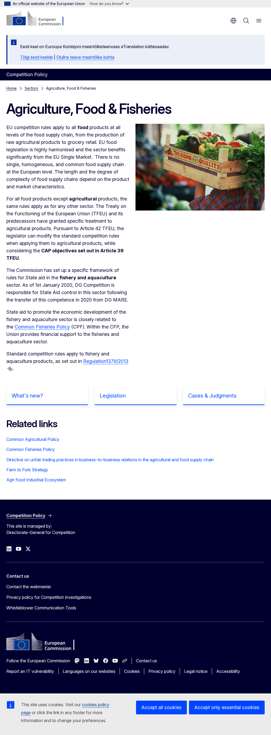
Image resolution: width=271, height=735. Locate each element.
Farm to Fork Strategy (27, 469)
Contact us (146, 660)
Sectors (31, 88)
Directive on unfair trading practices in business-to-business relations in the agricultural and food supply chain (110, 459)
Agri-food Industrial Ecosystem (36, 479)
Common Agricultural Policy (32, 439)
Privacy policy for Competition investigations (48, 597)
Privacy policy (161, 671)
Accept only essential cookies (226, 707)
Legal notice (195, 671)
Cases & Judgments (212, 395)
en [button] (233, 20)
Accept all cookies (161, 707)
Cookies (132, 671)
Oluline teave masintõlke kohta (85, 57)
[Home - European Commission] (38, 18)
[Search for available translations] (10, 369)
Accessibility (228, 671)
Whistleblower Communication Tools (41, 607)
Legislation (113, 395)
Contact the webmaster (28, 586)
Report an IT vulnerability (30, 671)
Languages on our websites (89, 671)
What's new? (27, 395)
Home (11, 88)
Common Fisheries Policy (42, 327)
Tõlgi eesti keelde (36, 57)
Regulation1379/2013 (105, 361)
